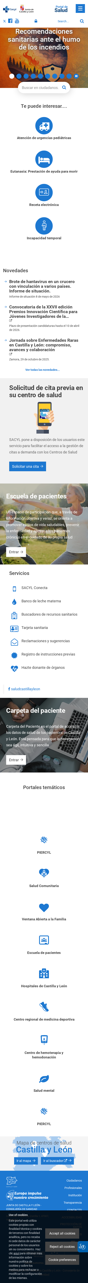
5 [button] (40, 76)
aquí (16, 1253)
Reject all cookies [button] (62, 1247)
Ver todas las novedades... (42, 369)
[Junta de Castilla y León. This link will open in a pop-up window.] (26, 8)
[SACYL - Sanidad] (9, 8)
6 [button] (47, 76)
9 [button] (69, 76)
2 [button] (18, 76)
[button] (76, 76)
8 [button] (61, 76)
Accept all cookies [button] (62, 1233)
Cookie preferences (62, 1260)
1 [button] (11, 76)
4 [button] (33, 76)
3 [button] (26, 76)
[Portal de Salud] (61, 8)
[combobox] (67, 21)
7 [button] (54, 76)
